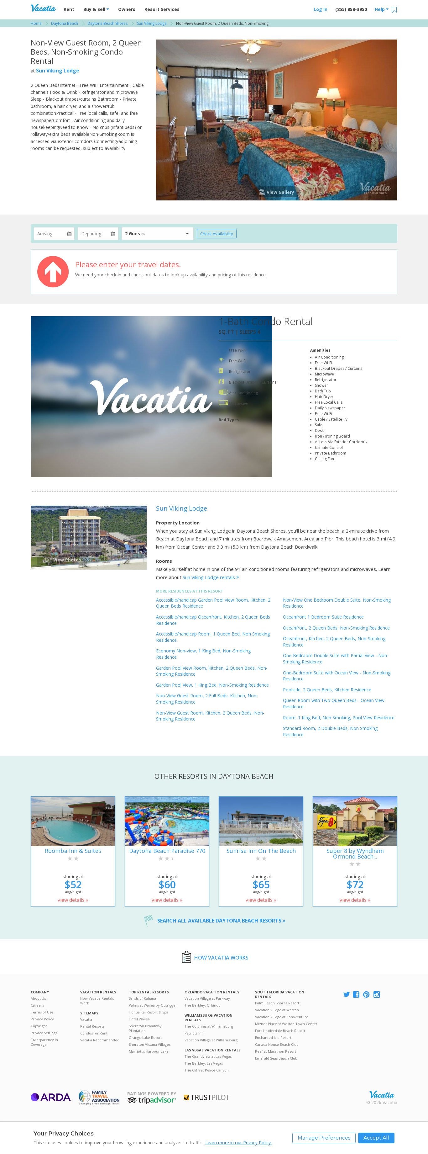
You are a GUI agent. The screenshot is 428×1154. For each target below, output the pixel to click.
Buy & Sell (95, 9)
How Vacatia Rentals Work (97, 1000)
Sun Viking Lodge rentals (209, 577)
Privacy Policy (42, 1019)
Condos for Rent (93, 1033)
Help (380, 9)
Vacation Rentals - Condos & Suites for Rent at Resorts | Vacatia (43, 8)
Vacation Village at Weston (277, 1010)
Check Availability (216, 234)
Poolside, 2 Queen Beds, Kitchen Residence (327, 690)
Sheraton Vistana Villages (149, 1044)
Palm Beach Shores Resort (277, 1003)
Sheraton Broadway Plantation (145, 1028)
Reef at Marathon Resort (275, 1051)
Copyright (39, 1026)
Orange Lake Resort (145, 1037)
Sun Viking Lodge (57, 70)
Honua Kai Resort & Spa (148, 1012)
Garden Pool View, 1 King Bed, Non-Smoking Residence (212, 685)
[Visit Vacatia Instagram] (377, 995)
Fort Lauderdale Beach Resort (280, 1030)
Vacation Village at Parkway (207, 998)
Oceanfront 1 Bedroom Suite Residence (323, 617)
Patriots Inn (194, 1033)
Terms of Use (42, 1012)
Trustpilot (206, 1097)
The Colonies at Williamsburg (209, 1026)
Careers (37, 1005)
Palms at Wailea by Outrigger (153, 1005)
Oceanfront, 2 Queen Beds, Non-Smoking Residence (336, 628)
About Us (38, 998)
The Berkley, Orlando (203, 1005)
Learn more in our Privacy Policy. (238, 1143)
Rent (69, 9)
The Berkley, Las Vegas (204, 1063)
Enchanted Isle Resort (273, 1037)
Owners (126, 9)
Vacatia (86, 1019)
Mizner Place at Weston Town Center (286, 1023)
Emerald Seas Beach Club (276, 1058)
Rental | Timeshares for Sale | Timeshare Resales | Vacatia (381, 1094)
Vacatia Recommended (99, 1040)
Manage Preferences (324, 1138)
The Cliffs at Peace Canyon (207, 1070)
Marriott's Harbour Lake (149, 1051)
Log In (320, 9)
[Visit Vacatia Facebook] (356, 995)
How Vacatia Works (221, 957)
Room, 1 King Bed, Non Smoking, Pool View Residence (338, 718)
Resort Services (162, 9)
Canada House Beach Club (277, 1044)
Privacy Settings (44, 1032)
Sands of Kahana (142, 998)
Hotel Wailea (139, 1019)
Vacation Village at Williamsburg (211, 1040)
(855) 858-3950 (351, 9)
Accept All (376, 1138)
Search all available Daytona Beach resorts (220, 920)
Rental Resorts (92, 1026)
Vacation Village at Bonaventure (281, 1016)
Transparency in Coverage (44, 1042)
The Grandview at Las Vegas (208, 1056)
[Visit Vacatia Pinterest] (367, 995)
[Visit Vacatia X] (346, 995)
